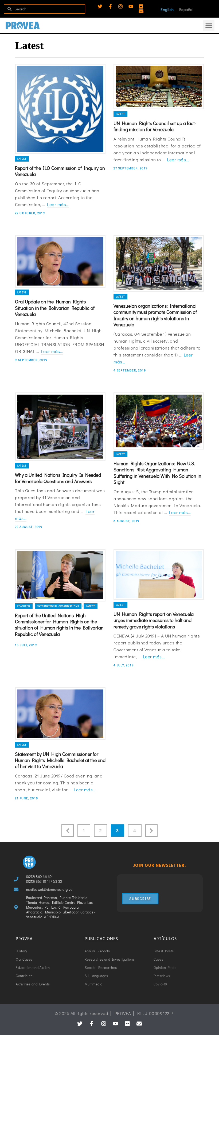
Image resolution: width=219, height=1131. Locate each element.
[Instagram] (120, 6)
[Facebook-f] (110, 6)
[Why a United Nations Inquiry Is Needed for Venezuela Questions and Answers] (60, 426)
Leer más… (58, 204)
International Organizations (58, 606)
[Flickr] (141, 6)
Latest (21, 158)
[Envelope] (141, 11)
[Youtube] (130, 6)
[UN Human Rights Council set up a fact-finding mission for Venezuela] (159, 86)
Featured (23, 606)
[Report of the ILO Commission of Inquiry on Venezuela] (60, 109)
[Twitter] (99, 6)
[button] (208, 25)
